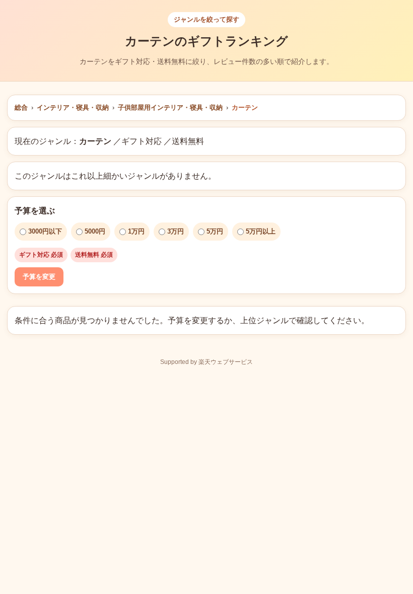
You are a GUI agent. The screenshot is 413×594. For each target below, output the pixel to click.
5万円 (214, 231)
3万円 (175, 231)
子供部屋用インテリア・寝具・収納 (170, 107)
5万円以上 (261, 231)
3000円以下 (45, 231)
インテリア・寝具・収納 (73, 107)
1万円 (136, 231)
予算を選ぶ (35, 210)
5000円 (95, 231)
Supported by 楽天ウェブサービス (206, 361)
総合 (21, 107)
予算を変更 (39, 276)
